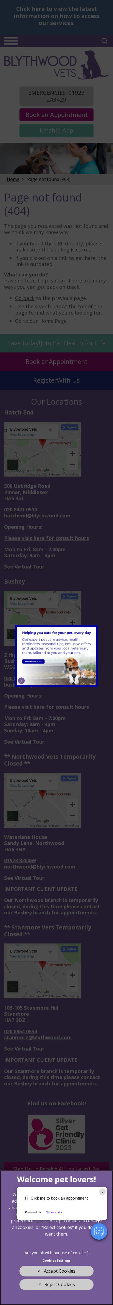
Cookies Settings (56, 1260)
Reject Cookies (59, 1284)
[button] (99, 1231)
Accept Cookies (59, 1271)
